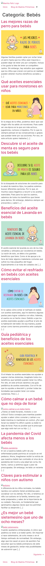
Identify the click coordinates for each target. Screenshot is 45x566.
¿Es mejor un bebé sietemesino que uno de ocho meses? (22, 517)
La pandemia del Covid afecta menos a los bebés (21, 438)
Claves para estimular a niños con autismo (21, 477)
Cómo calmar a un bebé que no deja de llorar (21, 401)
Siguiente (38, 554)
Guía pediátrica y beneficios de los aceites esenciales (17, 339)
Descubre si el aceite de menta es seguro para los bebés (22, 148)
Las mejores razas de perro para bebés (19, 23)
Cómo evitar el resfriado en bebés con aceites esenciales (22, 274)
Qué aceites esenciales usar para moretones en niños (22, 86)
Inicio (5, 7)
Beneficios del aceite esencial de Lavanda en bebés (21, 212)
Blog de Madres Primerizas (22, 7)
